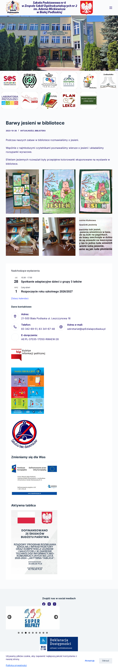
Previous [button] (9, 617)
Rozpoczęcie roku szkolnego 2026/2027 (47, 291)
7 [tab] (40, 633)
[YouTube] (49, 604)
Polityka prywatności (16, 665)
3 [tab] (26, 633)
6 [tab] (36, 633)
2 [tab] (22, 633)
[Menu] (110, 7)
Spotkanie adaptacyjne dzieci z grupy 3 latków (51, 282)
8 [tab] (43, 633)
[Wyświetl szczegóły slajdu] (33, 617)
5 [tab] (33, 633)
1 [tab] (19, 633)
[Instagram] (54, 604)
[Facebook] (43, 604)
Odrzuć (105, 660)
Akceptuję (89, 660)
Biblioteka (40, 130)
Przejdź (10, 89)
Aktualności (27, 130)
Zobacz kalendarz (20, 298)
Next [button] (55, 617)
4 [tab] (29, 633)
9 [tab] (47, 633)
